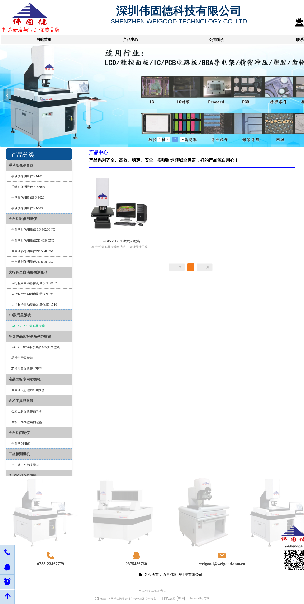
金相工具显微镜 (21, 401)
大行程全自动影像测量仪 (28, 272)
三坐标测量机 (19, 454)
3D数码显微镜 (20, 315)
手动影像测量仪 (21, 165)
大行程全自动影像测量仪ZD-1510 (34, 304)
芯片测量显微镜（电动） (28, 368)
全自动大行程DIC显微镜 (27, 390)
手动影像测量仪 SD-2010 (28, 187)
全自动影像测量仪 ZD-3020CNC (33, 229)
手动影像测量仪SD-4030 (27, 208)
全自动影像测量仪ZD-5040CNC (32, 251)
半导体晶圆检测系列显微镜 (30, 336)
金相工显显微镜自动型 (26, 422)
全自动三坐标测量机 (25, 465)
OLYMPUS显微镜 (23, 475)
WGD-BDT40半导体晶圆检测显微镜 (35, 347)
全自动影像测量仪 (23, 219)
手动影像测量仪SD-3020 (27, 197)
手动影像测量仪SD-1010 (27, 176)
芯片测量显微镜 (22, 358)
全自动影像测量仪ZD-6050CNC (32, 262)
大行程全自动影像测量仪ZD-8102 (34, 283)
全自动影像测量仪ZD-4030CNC (32, 240)
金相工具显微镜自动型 (26, 411)
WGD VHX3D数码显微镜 (28, 326)
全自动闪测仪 (19, 433)
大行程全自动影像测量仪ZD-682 (33, 294)
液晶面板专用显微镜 (25, 379)
